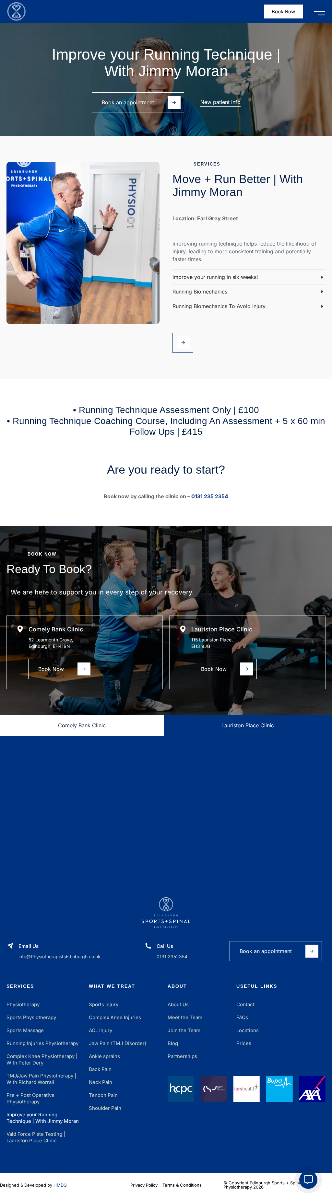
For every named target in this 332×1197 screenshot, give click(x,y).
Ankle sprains (104, 1056)
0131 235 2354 (209, 496)
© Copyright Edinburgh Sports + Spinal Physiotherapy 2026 (262, 1185)
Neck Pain (100, 1082)
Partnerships (182, 1056)
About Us (178, 1004)
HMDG (60, 1185)
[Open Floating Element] (308, 1180)
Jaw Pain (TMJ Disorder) (117, 1043)
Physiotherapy (23, 1004)
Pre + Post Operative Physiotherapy (30, 1098)
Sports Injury (103, 1004)
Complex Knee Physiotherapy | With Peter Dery (41, 1059)
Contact (245, 1004)
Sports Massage (25, 1030)
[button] (319, 11)
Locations (247, 1030)
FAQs (242, 1017)
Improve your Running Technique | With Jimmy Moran (42, 1117)
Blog (173, 1043)
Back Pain (100, 1069)
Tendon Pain (103, 1095)
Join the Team (184, 1030)
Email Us (28, 946)
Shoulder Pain (105, 1108)
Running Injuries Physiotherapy (42, 1043)
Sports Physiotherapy (31, 1017)
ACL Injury (100, 1030)
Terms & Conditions (182, 1185)
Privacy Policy (144, 1185)
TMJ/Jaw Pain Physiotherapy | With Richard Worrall (41, 1079)
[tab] (82, 725)
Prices (243, 1043)
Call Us (165, 946)
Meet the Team (185, 1017)
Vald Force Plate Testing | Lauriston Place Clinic (35, 1137)
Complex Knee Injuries (115, 1017)
